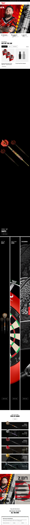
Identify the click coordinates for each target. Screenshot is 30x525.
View (5, 501)
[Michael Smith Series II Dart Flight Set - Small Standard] (8, 55)
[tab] (4, 46)
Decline (22, 522)
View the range (20, 501)
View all (27, 46)
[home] (3, 3)
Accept (14, 522)
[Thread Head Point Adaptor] (22, 55)
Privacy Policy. (20, 520)
